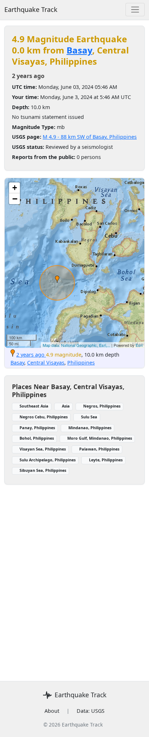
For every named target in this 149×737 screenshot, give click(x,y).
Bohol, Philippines (37, 438)
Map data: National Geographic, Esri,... (76, 345)
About (51, 710)
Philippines (81, 362)
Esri (139, 345)
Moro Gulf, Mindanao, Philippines (99, 438)
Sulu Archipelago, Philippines (48, 459)
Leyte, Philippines (106, 459)
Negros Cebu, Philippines (44, 416)
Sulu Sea (89, 416)
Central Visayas (45, 362)
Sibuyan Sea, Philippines (43, 470)
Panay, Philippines (37, 427)
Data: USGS (91, 710)
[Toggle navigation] (135, 9)
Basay (79, 50)
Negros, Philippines (101, 406)
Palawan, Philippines (99, 449)
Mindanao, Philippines (89, 427)
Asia (66, 406)
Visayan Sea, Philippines (43, 449)
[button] (57, 279)
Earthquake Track (31, 9)
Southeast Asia (34, 406)
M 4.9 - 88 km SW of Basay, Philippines (90, 136)
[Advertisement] (74, 578)
